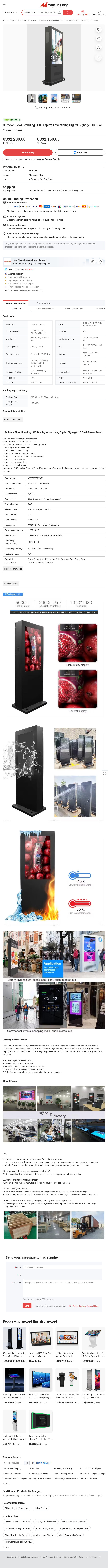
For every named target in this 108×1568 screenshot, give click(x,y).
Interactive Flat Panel (12, 1473)
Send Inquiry (27, 152)
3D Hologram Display (63, 1468)
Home (5, 20)
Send (27, 1305)
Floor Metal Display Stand (16, 1535)
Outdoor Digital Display (38, 1473)
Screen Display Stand (45, 1528)
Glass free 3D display (12, 1468)
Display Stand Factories (46, 1521)
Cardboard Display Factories (17, 1528)
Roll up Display (40, 1508)
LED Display (33, 1468)
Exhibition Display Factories (74, 1521)
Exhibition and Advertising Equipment (47, 20)
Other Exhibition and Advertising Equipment (81, 20)
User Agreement (70, 1557)
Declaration (83, 1557)
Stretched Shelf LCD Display (15, 1478)
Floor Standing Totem (63, 1473)
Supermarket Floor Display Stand (74, 1528)
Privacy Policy (95, 1557)
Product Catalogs (42, 1462)
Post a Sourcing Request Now (83, 1306)
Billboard (9, 1508)
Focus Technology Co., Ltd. (35, 1557)
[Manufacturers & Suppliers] (54, 5)
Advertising (24, 1508)
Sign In (7, 290)
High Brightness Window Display (41, 1478)
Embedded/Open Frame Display (67, 1478)
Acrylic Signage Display (43, 1535)
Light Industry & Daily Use (20, 20)
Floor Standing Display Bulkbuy (18, 1541)
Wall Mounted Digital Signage (92, 1473)
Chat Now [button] (82, 152)
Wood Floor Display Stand (70, 1535)
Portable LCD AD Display (90, 1468)
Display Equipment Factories (17, 1521)
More (5, 1547)
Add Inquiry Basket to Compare (54, 107)
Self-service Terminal (88, 1478)
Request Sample (52, 159)
